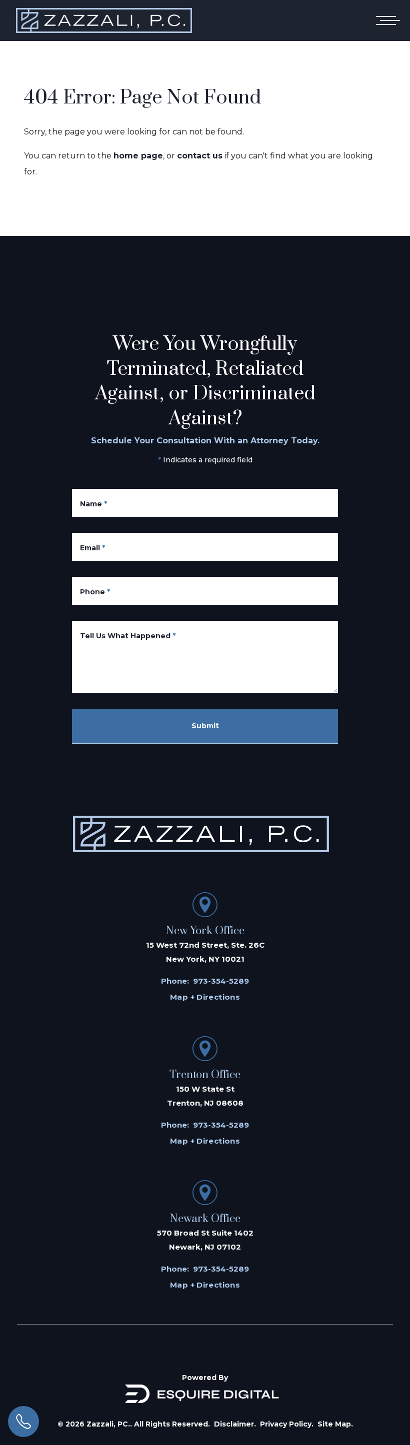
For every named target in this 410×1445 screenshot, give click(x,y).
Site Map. (335, 1424)
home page (138, 155)
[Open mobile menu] (386, 20)
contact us (199, 155)
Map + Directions (205, 997)
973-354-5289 (221, 981)
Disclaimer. (235, 1424)
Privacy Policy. (287, 1424)
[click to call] (23, 1421)
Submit (205, 725)
